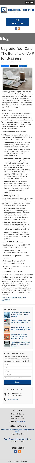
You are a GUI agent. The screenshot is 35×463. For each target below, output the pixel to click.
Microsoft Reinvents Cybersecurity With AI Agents (17, 431)
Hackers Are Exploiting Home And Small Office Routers (21, 321)
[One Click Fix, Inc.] (17, 10)
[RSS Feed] (19, 28)
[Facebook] (16, 28)
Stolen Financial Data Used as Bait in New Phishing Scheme (21, 328)
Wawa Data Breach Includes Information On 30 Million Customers (20, 344)
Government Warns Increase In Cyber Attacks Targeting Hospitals (20, 314)
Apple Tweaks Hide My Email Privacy (17, 439)
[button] (29, 2)
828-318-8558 (17, 23)
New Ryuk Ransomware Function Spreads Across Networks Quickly (19, 336)
